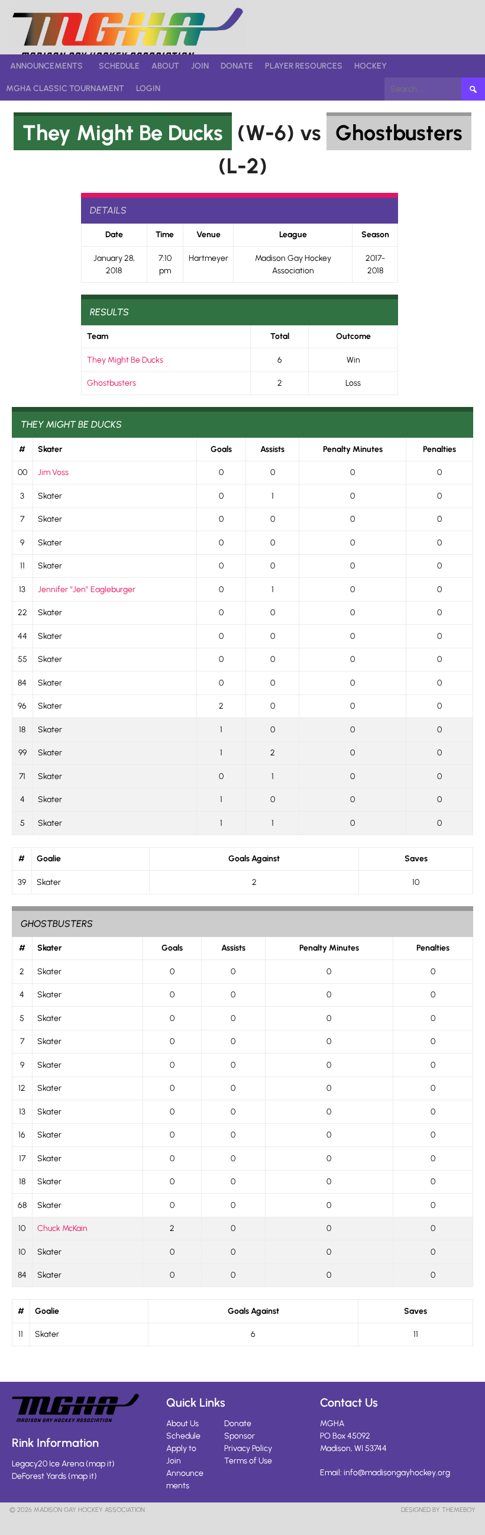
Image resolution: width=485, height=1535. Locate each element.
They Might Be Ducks (122, 133)
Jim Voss (53, 472)
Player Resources (303, 66)
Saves (416, 859)
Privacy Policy (248, 1448)
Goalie (49, 859)
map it (100, 1464)
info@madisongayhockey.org (397, 1473)
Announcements (46, 66)
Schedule (119, 66)
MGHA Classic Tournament (65, 88)
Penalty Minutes (353, 449)
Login (148, 88)
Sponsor (239, 1436)
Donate (237, 66)
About (165, 66)
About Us (182, 1423)
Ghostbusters (399, 133)
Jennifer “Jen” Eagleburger (86, 589)
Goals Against (254, 859)
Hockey (370, 66)
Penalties (439, 449)
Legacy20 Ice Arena (48, 1464)
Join (200, 66)
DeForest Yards (39, 1476)
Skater (50, 449)
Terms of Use (248, 1461)
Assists (272, 449)
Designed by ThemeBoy (438, 1510)
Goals (221, 449)
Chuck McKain (62, 1228)
